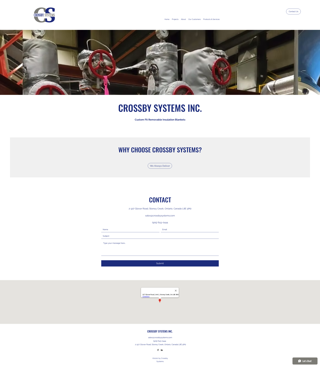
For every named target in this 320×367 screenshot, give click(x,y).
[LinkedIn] (161, 350)
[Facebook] (158, 350)
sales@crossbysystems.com (160, 215)
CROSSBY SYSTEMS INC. (160, 331)
